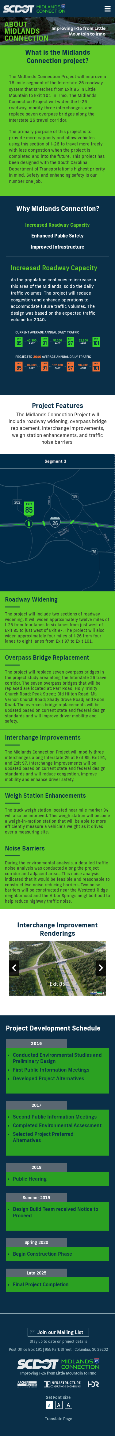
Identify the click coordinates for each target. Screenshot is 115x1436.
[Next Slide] (101, 968)
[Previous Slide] (14, 968)
